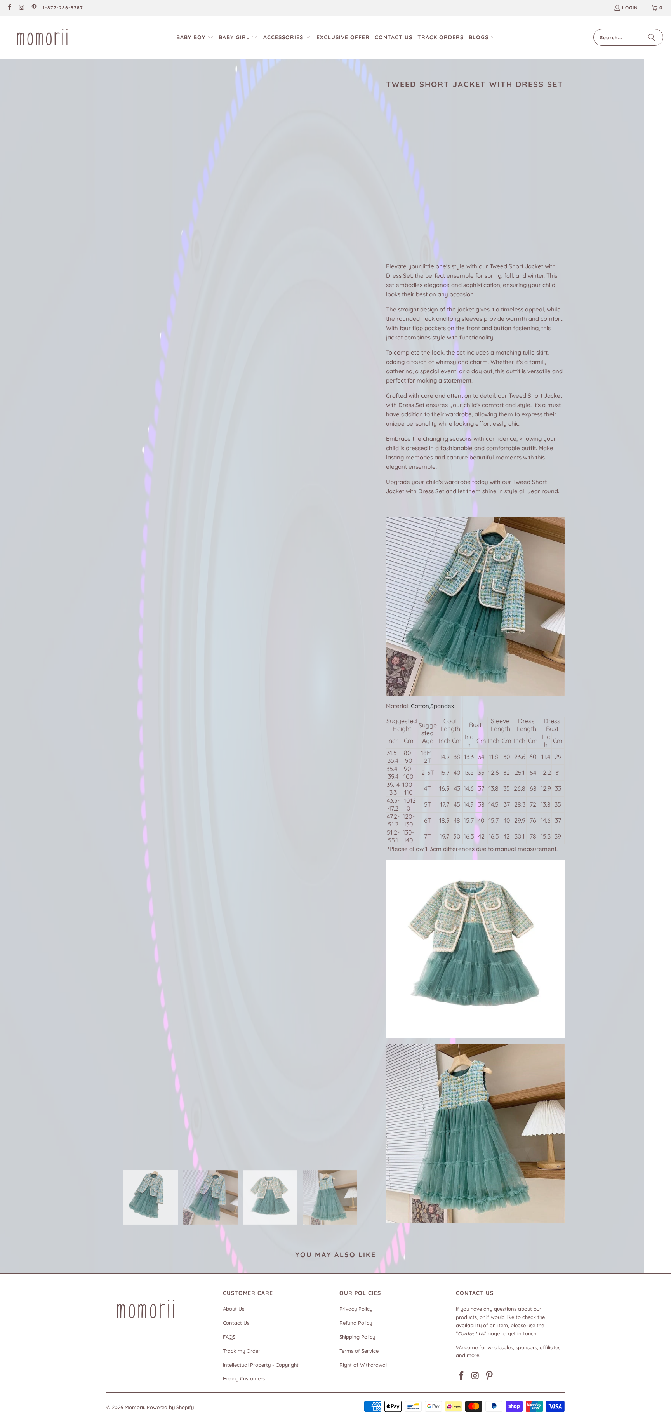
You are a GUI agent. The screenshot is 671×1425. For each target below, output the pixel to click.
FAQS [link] (229, 1337)
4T (444, 191)
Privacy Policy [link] (355, 1309)
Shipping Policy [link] (357, 1337)
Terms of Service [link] (359, 1351)
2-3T (424, 191)
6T (482, 191)
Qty (390, 214)
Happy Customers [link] (244, 1378)
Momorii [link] (134, 1407)
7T (500, 191)
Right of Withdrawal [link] (363, 1365)
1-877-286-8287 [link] (63, 7)
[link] (9, 8)
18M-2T (398, 191)
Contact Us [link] (236, 1323)
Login (630, 7)
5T (463, 191)
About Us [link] (233, 1309)
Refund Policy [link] (355, 1323)
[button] (195, 37)
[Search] (651, 37)
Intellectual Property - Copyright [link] (261, 1365)
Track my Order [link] (241, 1351)
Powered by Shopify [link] (170, 1407)
